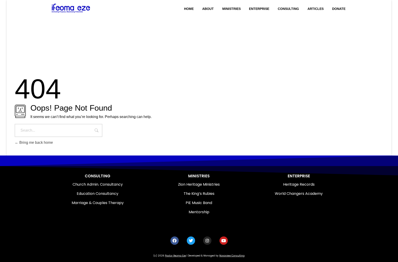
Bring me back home (35, 142)
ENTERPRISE (299, 176)
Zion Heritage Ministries (199, 184)
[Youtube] (223, 240)
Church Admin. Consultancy (98, 184)
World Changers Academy (299, 193)
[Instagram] (207, 240)
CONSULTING (97, 176)
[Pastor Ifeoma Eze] (81, 8)
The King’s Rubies (199, 193)
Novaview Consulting (232, 255)
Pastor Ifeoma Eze (175, 255)
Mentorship (199, 212)
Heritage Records (299, 184)
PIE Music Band (199, 202)
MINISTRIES (199, 176)
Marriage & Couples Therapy (98, 202)
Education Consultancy (97, 193)
